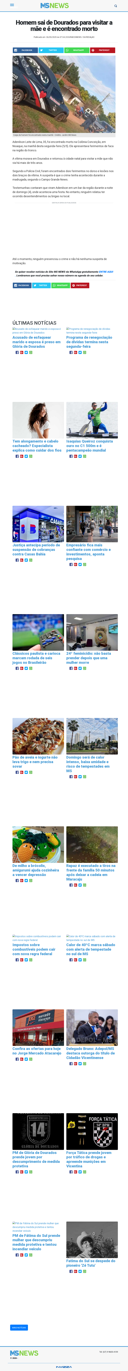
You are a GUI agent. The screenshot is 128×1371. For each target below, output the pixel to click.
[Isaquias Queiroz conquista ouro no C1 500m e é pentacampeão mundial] (92, 419)
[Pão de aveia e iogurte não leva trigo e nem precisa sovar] (38, 736)
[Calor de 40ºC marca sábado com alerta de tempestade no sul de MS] (92, 938)
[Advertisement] (64, 229)
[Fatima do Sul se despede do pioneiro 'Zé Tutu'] (92, 1239)
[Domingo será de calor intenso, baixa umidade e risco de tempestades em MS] (92, 736)
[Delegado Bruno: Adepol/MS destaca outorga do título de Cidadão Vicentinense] (92, 1027)
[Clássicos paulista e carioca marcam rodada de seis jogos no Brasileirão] (38, 632)
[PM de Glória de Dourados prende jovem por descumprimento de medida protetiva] (38, 1131)
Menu (14, 7)
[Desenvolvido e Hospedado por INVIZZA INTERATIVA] (64, 1367)
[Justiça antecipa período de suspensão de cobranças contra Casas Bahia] (38, 523)
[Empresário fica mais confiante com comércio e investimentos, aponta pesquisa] (92, 523)
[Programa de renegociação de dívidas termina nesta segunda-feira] (92, 330)
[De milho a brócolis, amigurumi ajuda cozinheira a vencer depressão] (38, 844)
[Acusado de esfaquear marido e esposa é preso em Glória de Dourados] (38, 330)
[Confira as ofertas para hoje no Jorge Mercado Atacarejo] (38, 1027)
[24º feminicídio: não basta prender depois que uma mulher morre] (92, 632)
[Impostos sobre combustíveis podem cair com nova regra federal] (38, 938)
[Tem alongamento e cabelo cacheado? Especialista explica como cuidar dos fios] (38, 419)
